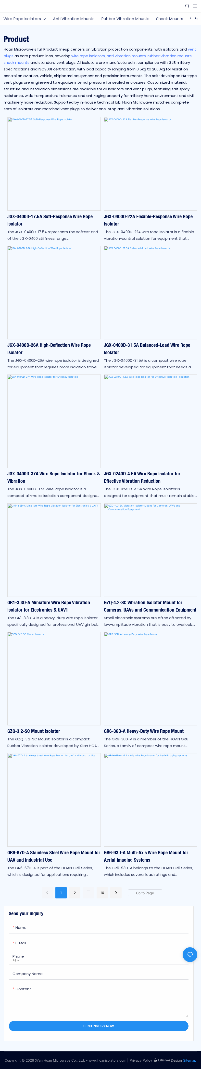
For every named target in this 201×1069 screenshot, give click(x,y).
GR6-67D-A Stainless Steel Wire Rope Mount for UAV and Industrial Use (53, 856)
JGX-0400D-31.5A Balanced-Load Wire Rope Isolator (147, 348)
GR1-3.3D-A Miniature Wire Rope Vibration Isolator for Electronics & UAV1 (48, 606)
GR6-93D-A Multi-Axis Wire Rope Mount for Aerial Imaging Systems (146, 856)
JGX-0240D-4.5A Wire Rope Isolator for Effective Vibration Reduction (142, 477)
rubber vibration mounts (170, 55)
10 (102, 893)
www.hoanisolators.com (107, 1060)
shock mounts (16, 62)
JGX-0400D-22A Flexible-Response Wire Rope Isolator (148, 220)
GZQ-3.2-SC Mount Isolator (33, 731)
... (88, 890)
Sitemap (189, 1060)
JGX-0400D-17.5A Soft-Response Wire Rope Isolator (50, 220)
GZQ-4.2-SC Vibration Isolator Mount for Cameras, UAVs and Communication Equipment (150, 606)
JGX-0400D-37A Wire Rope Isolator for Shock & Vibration (53, 477)
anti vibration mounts (126, 55)
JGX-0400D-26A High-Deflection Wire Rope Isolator (49, 348)
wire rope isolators (88, 55)
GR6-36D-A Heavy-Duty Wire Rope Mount (144, 731)
